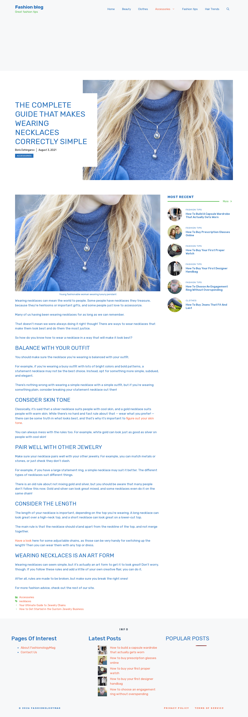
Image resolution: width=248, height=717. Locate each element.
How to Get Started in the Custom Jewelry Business (51, 609)
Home (111, 9)
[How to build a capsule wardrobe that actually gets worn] (102, 650)
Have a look (23, 540)
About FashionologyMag (38, 647)
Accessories (162, 9)
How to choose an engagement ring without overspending (207, 288)
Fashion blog (29, 7)
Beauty (126, 9)
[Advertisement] (124, 45)
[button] (228, 9)
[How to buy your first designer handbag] (102, 682)
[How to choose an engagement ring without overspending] (102, 692)
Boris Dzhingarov (25, 150)
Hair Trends (212, 9)
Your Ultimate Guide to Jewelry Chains (42, 605)
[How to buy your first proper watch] (102, 671)
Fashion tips (190, 9)
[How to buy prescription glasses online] (102, 661)
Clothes (143, 9)
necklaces (25, 601)
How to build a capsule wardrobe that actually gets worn (208, 215)
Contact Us (29, 652)
